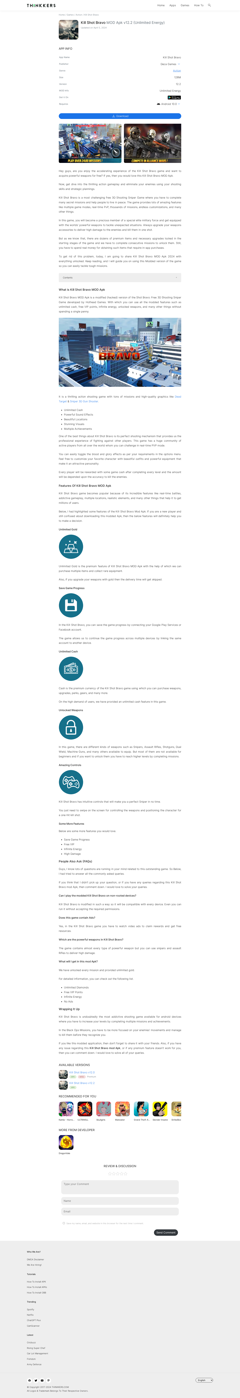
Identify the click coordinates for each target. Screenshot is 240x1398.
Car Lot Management (37, 1353)
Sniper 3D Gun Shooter (84, 401)
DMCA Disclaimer (35, 1259)
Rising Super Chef (36, 1348)
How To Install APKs (37, 1287)
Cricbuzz (31, 1342)
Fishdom (31, 1359)
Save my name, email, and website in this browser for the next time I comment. (105, 1223)
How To (198, 5)
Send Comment (166, 1232)
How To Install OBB (36, 1292)
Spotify (30, 1309)
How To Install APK (36, 1281)
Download (120, 116)
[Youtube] (42, 1380)
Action (79, 14)
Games (185, 5)
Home (161, 5)
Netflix (30, 1315)
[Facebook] (29, 1380)
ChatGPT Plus (34, 1320)
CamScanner (33, 1325)
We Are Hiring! (34, 1265)
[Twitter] (36, 1380)
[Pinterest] (48, 1380)
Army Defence (34, 1364)
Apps (172, 5)
